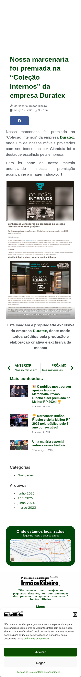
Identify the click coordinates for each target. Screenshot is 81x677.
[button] (75, 614)
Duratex (67, 137)
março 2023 (27, 507)
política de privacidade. (36, 638)
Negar (40, 663)
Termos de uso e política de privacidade (38, 671)
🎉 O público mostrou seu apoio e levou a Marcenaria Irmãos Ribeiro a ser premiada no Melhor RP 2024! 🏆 (51, 394)
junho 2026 (26, 493)
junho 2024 (26, 503)
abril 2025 (25, 498)
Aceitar (40, 652)
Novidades (26, 475)
